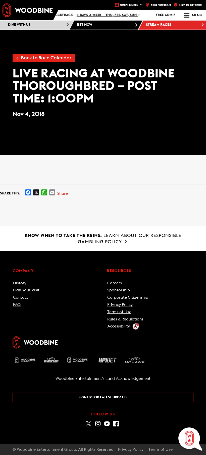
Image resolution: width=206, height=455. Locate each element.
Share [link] (62, 193)
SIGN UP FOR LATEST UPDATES (103, 397)
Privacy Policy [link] (120, 305)
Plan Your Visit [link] (26, 290)
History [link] (19, 283)
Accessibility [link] (118, 326)
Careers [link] (114, 283)
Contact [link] (20, 297)
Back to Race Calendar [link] (43, 58)
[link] (28, 10)
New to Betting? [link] (190, 5)
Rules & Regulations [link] (125, 319)
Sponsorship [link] (118, 290)
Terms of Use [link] (119, 312)
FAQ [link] (17, 305)
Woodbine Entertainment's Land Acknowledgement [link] (103, 379)
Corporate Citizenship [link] (127, 297)
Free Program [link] (161, 5)
